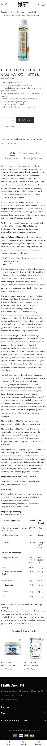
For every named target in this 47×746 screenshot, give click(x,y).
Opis (12, 153)
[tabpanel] (23, 40)
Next (44, 653)
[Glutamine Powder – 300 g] (12, 648)
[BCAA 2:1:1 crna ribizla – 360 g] (35, 648)
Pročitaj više (44, 665)
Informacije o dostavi (33, 158)
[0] (43, 4)
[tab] (12, 154)
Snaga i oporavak (26, 139)
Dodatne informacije (29, 153)
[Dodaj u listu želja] (20, 640)
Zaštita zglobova (38, 139)
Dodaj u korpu (25, 120)
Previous (3, 653)
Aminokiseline (15, 139)
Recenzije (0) (11, 158)
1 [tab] (23, 58)
